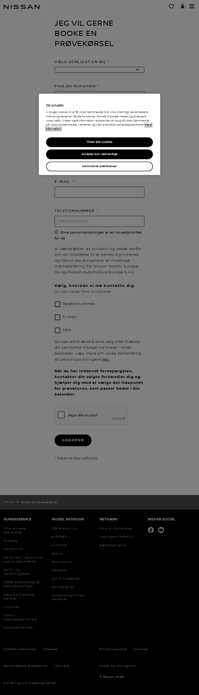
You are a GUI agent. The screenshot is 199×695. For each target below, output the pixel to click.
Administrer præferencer (99, 166)
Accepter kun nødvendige (99, 154)
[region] (99, 134)
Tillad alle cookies (100, 142)
